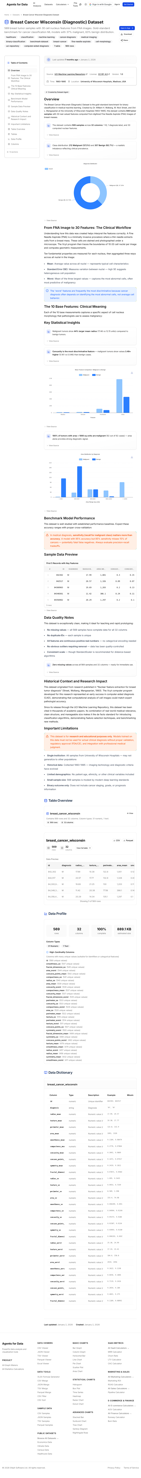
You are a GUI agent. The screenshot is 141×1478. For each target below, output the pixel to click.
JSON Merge (43, 1384)
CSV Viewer (42, 1348)
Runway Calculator (116, 1417)
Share (125, 40)
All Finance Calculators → (120, 1413)
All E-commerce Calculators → (122, 1405)
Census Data (43, 1450)
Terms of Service (131, 1468)
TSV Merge (42, 1388)
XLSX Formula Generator (48, 1377)
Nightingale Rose (80, 1432)
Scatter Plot (78, 1367)
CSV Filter (41, 1396)
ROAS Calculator (115, 1384)
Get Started (128, 4)
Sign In (117, 4)
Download (128, 34)
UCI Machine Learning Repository (70, 74)
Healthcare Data (44, 1454)
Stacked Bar (78, 1417)
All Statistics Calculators (13, 1369)
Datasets (48, 4)
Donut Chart (78, 1404)
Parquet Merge (44, 1392)
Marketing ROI (114, 1380)
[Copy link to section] (61, 99)
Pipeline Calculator (116, 1392)
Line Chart (77, 1359)
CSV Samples (43, 1413)
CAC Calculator (115, 1363)
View (131, 813)
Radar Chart (78, 1400)
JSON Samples (44, 1417)
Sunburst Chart (79, 1421)
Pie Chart (77, 1363)
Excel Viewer (43, 1363)
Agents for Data (12, 1343)
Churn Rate (113, 1356)
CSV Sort (41, 1400)
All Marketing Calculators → (121, 1377)
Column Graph (79, 1352)
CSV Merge (42, 1380)
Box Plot (76, 1388)
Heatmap (77, 1396)
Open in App (125, 28)
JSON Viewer (43, 1352)
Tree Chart (77, 1425)
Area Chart (77, 1371)
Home (6, 15)
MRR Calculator (115, 1352)
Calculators (61, 4)
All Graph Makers (10, 1365)
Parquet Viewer (44, 1359)
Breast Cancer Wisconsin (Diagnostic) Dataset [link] (41, 15)
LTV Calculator (114, 1359)
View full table (82, 848)
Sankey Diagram (80, 1429)
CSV (118, 840)
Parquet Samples (45, 1425)
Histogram (77, 1384)
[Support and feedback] (80, 4)
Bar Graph (77, 1348)
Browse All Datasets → (48, 1438)
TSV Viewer (42, 1356)
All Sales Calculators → (119, 1388)
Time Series (78, 1392)
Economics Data (44, 1442)
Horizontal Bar (79, 1356)
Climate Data (43, 1446)
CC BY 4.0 (103, 74)
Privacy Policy (114, 1468)
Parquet (129, 840)
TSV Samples (43, 1421)
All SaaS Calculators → (118, 1348)
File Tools (75, 4)
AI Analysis (37, 4)
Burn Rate (112, 1421)
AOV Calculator (115, 1409)
